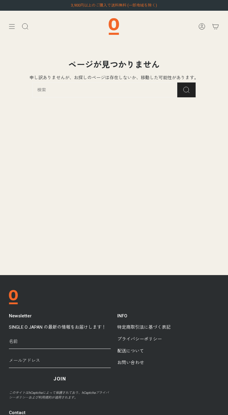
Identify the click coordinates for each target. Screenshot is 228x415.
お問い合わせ (130, 362)
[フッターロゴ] (13, 297)
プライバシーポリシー (139, 339)
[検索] (186, 89)
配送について (130, 351)
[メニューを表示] (12, 26)
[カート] (215, 26)
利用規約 (44, 398)
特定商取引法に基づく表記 (144, 327)
